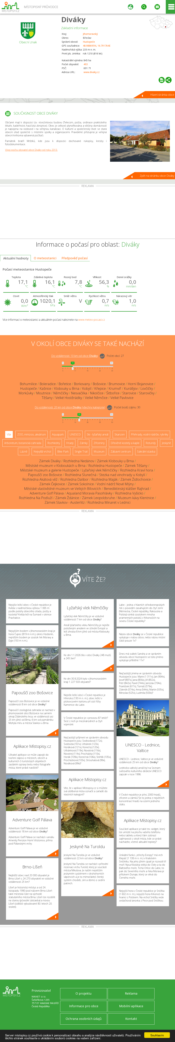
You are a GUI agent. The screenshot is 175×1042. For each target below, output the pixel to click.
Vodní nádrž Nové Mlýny (115, 484)
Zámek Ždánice (67, 498)
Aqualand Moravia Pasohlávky (89, 493)
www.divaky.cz (91, 72)
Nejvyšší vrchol (42, 451)
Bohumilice (28, 384)
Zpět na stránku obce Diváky (157, 176)
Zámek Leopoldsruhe (98, 498)
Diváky (73, 19)
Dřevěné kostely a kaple (125, 443)
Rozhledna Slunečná (80, 474)
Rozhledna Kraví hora (136, 470)
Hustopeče (89, 41)
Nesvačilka (79, 393)
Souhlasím (157, 1035)
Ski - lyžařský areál (97, 434)
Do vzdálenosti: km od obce (74, 356)
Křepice (100, 388)
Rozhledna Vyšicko (129, 493)
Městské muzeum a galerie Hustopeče (49, 470)
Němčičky (60, 393)
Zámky (84, 443)
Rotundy (151, 443)
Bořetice (65, 384)
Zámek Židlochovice (135, 479)
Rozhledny (53, 443)
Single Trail (81, 451)
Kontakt (131, 1019)
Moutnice (43, 393)
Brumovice (117, 384)
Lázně (23, 451)
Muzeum (99, 451)
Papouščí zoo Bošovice (45, 474)
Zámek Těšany (136, 465)
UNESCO (75, 434)
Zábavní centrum (121, 451)
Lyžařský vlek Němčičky (99, 470)
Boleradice (48, 384)
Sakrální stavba (146, 451)
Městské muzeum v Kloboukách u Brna (55, 465)
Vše (9, 434)
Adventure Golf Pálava (47, 493)
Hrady (69, 443)
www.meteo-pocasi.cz (91, 320)
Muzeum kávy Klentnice (136, 498)
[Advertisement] (87, 213)
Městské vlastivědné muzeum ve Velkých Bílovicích (62, 488)
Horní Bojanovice (140, 384)
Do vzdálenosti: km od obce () (70, 407)
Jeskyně (166, 443)
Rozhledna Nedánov (78, 461)
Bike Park (63, 451)
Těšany (47, 397)
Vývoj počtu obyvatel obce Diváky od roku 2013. (31, 149)
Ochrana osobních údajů (84, 1019)
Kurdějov (131, 388)
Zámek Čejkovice (52, 484)
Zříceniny (99, 443)
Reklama (131, 993)
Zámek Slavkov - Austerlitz (65, 502)
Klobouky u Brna (66, 388)
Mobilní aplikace (131, 1006)
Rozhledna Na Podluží (35, 498)
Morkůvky (26, 393)
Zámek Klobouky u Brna (115, 461)
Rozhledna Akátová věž (39, 479)
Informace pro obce (83, 1006)
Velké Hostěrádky (68, 397)
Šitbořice (112, 393)
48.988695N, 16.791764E (96, 45)
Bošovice (99, 384)
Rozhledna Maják (104, 479)
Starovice (129, 393)
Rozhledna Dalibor (74, 479)
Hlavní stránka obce (162, 95)
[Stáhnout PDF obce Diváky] (162, 80)
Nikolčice (96, 393)
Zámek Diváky (49, 461)
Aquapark (58, 434)
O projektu (84, 993)
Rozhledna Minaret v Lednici (109, 502)
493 (86, 64)
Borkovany (82, 384)
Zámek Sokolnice (81, 484)
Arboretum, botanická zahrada (22, 443)
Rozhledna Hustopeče (105, 465)
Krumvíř (115, 388)
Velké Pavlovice (121, 397)
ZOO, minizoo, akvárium (31, 434)
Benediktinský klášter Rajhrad (126, 488)
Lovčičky (146, 388)
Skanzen (120, 434)
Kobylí (86, 388)
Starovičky (146, 393)
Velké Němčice (96, 397)
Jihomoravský (90, 33)
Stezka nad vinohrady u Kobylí (122, 474)
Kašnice (45, 388)
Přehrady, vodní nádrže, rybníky (149, 434)
